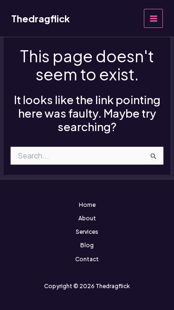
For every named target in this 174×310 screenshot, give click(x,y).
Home (87, 204)
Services (87, 231)
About (87, 218)
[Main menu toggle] (153, 18)
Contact (87, 259)
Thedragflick (40, 18)
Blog (87, 245)
